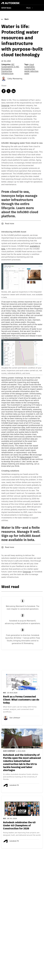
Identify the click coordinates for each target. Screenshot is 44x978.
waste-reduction (31, 71)
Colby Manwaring (14, 79)
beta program (26, 457)
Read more (9, 224)
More (28, 8)
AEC (12, 65)
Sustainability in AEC (10, 67)
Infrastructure (7, 74)
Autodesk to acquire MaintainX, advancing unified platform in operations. (22, 622)
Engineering (6, 69)
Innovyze (5, 106)
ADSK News (6, 8)
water (26, 74)
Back (7, 19)
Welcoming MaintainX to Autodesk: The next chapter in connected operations (22, 607)
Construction (6, 71)
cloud (31, 65)
